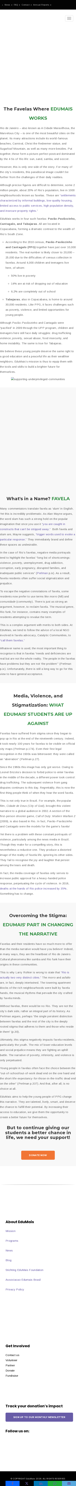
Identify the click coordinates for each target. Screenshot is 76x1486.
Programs (12, 1240)
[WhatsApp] (55, 1483)
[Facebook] (13, 1483)
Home (7, 63)
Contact (26, 5)
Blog (8, 1260)
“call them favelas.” (12, 640)
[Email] (69, 1483)
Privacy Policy (15, 1289)
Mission (10, 1231)
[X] (27, 1483)
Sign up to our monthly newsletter (39, 1417)
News (7, 5)
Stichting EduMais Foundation (24, 1269)
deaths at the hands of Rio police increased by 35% (33, 888)
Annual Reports (41, 5)
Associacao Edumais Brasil (23, 1279)
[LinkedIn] (41, 1483)
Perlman (42, 573)
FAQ (16, 5)
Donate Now (38, 1155)
